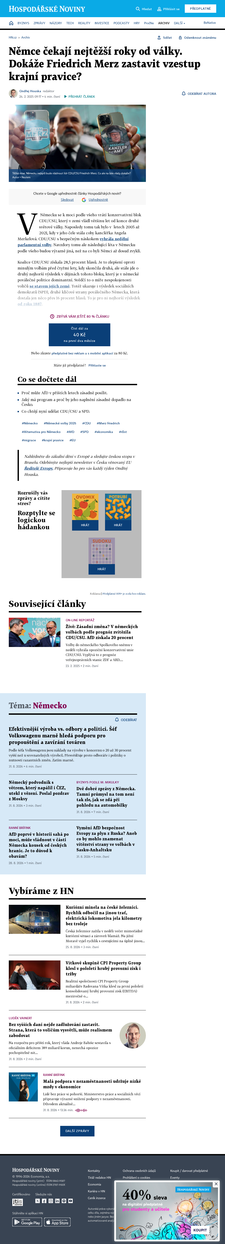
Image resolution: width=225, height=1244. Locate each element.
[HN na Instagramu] (51, 1201)
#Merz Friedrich (108, 423)
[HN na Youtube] (70, 1201)
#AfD (70, 432)
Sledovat (67, 200)
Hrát (85, 525)
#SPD (84, 432)
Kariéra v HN (96, 1191)
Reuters (26, 177)
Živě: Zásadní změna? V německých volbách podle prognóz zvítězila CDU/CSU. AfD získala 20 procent (102, 632)
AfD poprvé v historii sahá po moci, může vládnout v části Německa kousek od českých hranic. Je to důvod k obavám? (39, 845)
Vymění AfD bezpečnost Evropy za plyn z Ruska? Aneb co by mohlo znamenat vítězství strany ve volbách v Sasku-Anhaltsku (106, 839)
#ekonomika (104, 432)
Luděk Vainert (20, 1018)
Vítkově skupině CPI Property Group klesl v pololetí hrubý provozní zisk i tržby (103, 968)
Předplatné (200, 8)
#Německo (30, 423)
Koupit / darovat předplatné (189, 1171)
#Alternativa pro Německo (41, 432)
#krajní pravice (53, 440)
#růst (123, 432)
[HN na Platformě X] (37, 1201)
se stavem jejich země (49, 286)
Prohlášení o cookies (136, 1177)
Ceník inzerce (96, 1198)
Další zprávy (77, 1131)
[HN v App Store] (57, 1222)
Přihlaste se (97, 365)
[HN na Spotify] (64, 1201)
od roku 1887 (30, 304)
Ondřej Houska (30, 91)
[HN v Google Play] (27, 1222)
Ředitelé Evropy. (38, 468)
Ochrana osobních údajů (139, 1171)
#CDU (86, 423)
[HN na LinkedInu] (57, 1201)
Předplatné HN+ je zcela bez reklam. (124, 593)
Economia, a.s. (40, 1176)
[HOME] (11, 23)
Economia (94, 1184)
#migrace (29, 440)
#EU (73, 440)
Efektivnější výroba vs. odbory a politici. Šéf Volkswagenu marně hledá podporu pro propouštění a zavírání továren (63, 736)
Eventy (175, 1177)
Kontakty (94, 1171)
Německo (50, 706)
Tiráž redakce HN (99, 1177)
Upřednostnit (98, 200)
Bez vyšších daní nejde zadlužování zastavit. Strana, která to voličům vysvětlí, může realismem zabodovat (60, 1030)
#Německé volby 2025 (60, 423)
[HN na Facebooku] (44, 1201)
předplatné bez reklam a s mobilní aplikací (82, 353)
